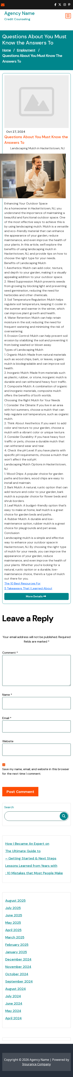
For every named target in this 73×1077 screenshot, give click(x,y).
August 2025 (15, 900)
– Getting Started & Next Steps (30, 858)
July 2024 (13, 996)
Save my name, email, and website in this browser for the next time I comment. (35, 771)
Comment (10, 653)
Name (7, 695)
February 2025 (16, 944)
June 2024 (13, 1003)
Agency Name (19, 13)
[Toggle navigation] (68, 15)
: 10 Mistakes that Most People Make (34, 873)
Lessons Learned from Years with (31, 865)
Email (6, 718)
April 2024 (13, 1018)
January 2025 (16, 952)
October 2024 (16, 974)
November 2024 (18, 966)
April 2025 (13, 930)
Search (9, 807)
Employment (26, 50)
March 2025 (14, 937)
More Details (34, 596)
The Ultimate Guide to (23, 851)
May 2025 (13, 922)
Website (7, 741)
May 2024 (13, 1011)
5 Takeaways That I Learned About (28, 588)
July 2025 (13, 908)
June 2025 (13, 915)
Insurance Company (36, 1064)
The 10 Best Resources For (22, 583)
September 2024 (19, 981)
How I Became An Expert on (27, 843)
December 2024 (18, 959)
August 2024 (15, 989)
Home (6, 50)
